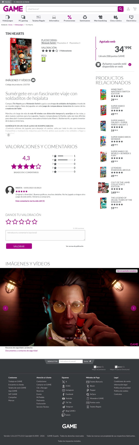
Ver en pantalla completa (126, 271)
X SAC (68, 386)
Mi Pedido (40, 397)
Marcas (11, 400)
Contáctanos (41, 381)
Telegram (69, 407)
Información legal (120, 385)
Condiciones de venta (122, 381)
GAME (13, 9)
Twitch (67, 415)
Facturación (41, 403)
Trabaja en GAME (15, 381)
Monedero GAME (97, 398)
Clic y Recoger (42, 388)
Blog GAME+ (70, 411)
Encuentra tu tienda (16, 385)
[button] (121, 9)
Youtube (68, 398)
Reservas (40, 391)
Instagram (69, 390)
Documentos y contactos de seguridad (21, 351)
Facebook (69, 394)
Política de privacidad (122, 388)
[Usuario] (128, 9)
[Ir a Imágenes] (33, 80)
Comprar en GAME (44, 385)
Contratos (118, 394)
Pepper (93, 390)
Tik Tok (68, 402)
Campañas (12, 397)
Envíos (39, 394)
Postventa (41, 400)
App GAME (12, 391)
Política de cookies (121, 391)
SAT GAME (12, 394)
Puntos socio (95, 402)
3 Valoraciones (65, 51)
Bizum (92, 386)
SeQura (93, 394)
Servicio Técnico (43, 407)
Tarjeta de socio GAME (17, 388)
